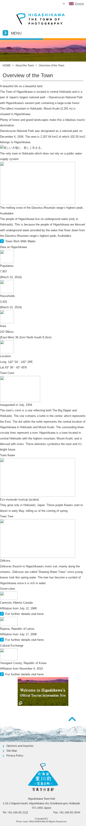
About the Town (24, 65)
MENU (16, 33)
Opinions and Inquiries (20, 745)
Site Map (11, 750)
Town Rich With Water (20, 241)
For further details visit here (24, 614)
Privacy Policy (14, 755)
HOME (7, 65)
